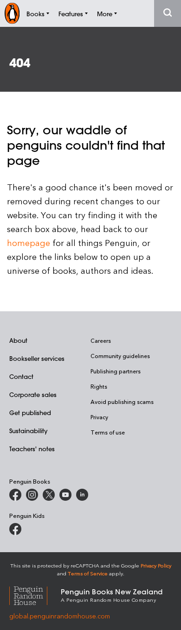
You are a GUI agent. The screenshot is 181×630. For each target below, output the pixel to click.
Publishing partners (115, 371)
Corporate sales (33, 394)
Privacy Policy (156, 565)
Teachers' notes (32, 449)
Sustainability (28, 431)
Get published (30, 412)
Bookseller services (37, 358)
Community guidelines (120, 356)
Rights (98, 386)
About (18, 340)
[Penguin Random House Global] (35, 594)
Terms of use (107, 432)
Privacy (99, 417)
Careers (100, 340)
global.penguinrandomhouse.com (59, 616)
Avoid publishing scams (122, 401)
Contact (21, 376)
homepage (28, 242)
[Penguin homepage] (12, 13)
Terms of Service (88, 573)
